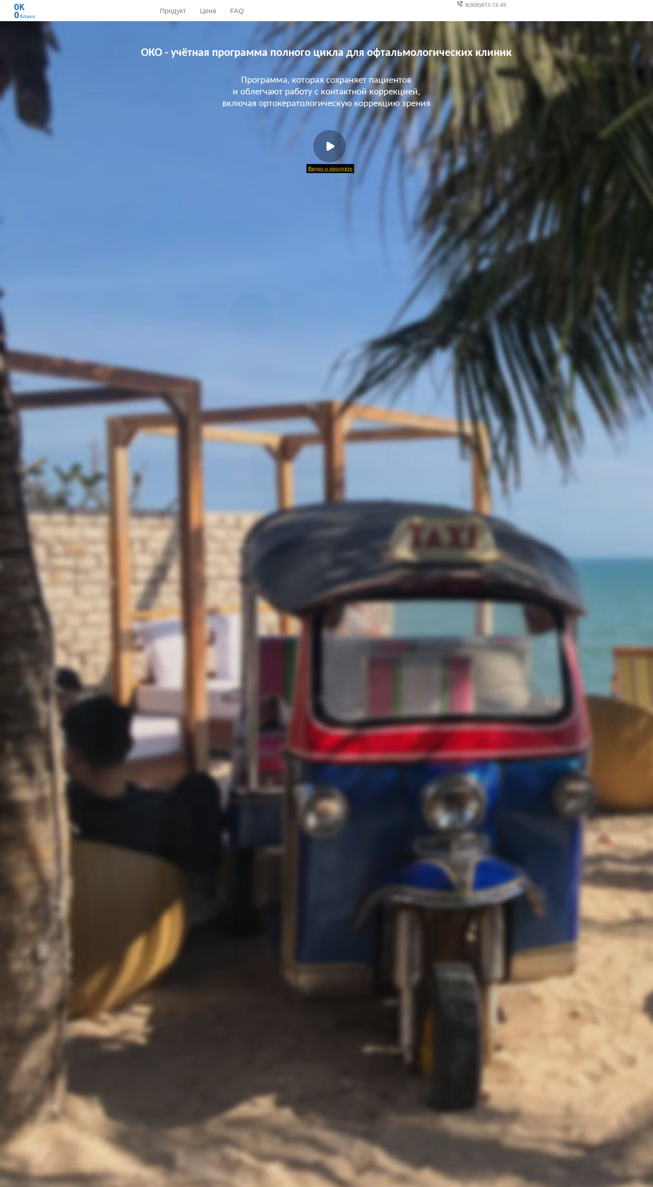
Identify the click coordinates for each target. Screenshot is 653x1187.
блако (24, 9)
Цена (208, 11)
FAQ (237, 11)
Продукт (173, 11)
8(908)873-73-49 (485, 5)
